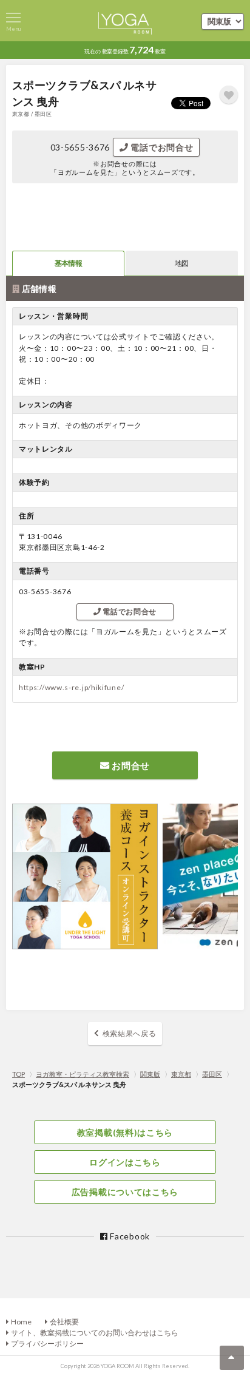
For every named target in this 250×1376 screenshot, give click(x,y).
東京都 (181, 1074)
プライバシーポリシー (47, 1343)
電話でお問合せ (161, 147)
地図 (181, 263)
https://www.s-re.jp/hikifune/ (71, 687)
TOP (18, 1074)
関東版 (150, 1074)
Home (21, 1321)
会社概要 (64, 1321)
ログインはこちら (125, 1162)
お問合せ (130, 765)
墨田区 (212, 1074)
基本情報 (68, 263)
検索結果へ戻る (130, 1033)
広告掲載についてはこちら (125, 1192)
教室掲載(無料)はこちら (125, 1132)
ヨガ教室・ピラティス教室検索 (82, 1074)
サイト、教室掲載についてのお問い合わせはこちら (94, 1332)
